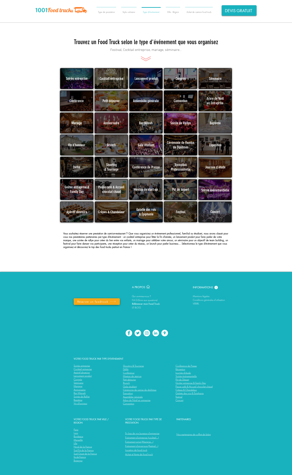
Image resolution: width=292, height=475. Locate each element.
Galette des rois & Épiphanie (190, 393)
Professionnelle (180, 169)
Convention (128, 403)
